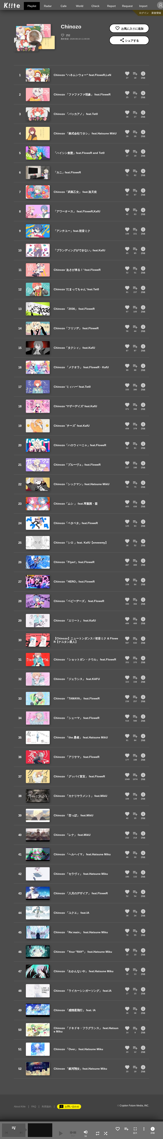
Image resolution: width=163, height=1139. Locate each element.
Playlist (31, 6)
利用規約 (46, 1106)
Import (143, 6)
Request (127, 6)
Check (95, 6)
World (79, 6)
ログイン (144, 13)
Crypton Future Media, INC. (134, 1105)
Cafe (64, 6)
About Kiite (20, 1106)
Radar (48, 6)
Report (111, 6)
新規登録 (156, 13)
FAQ (33, 1106)
